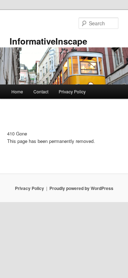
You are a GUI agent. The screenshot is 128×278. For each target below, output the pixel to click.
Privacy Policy (72, 91)
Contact (40, 91)
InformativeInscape (48, 41)
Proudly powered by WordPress (81, 188)
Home (17, 91)
